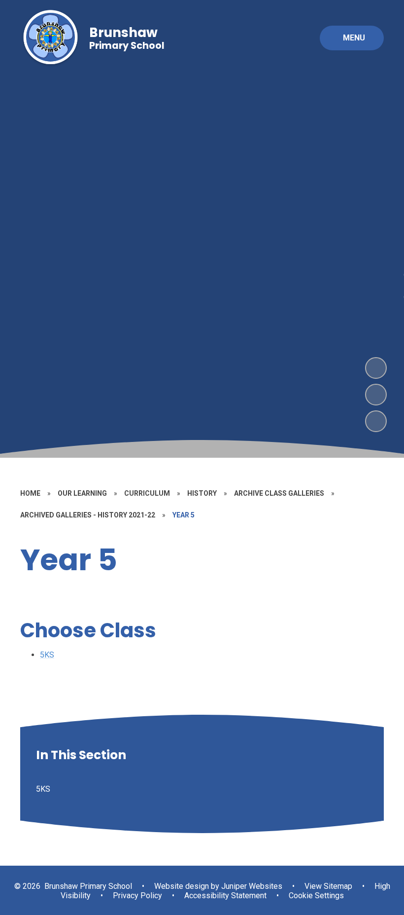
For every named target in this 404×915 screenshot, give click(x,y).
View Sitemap (328, 886)
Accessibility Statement (225, 895)
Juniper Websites (250, 886)
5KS (47, 654)
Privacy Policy (137, 895)
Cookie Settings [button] (316, 895)
